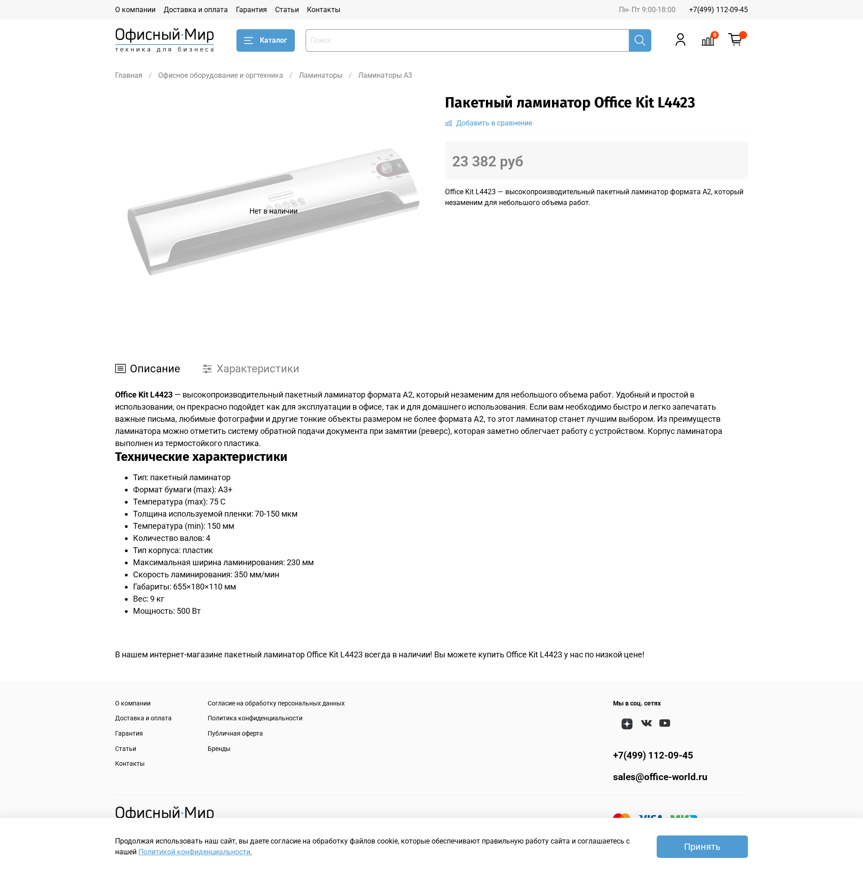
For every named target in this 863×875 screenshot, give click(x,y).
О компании (135, 9)
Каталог (273, 40)
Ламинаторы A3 (385, 75)
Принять (702, 846)
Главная (128, 75)
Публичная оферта (235, 733)
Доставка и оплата (196, 9)
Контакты (323, 9)
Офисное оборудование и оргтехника (220, 75)
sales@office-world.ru (660, 777)
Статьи (287, 9)
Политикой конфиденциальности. (195, 852)
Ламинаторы (321, 75)
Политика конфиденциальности (255, 718)
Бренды (219, 749)
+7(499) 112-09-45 (718, 9)
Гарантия (251, 9)
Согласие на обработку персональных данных (276, 703)
